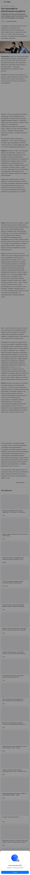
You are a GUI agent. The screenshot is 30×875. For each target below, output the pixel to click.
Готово (15, 872)
